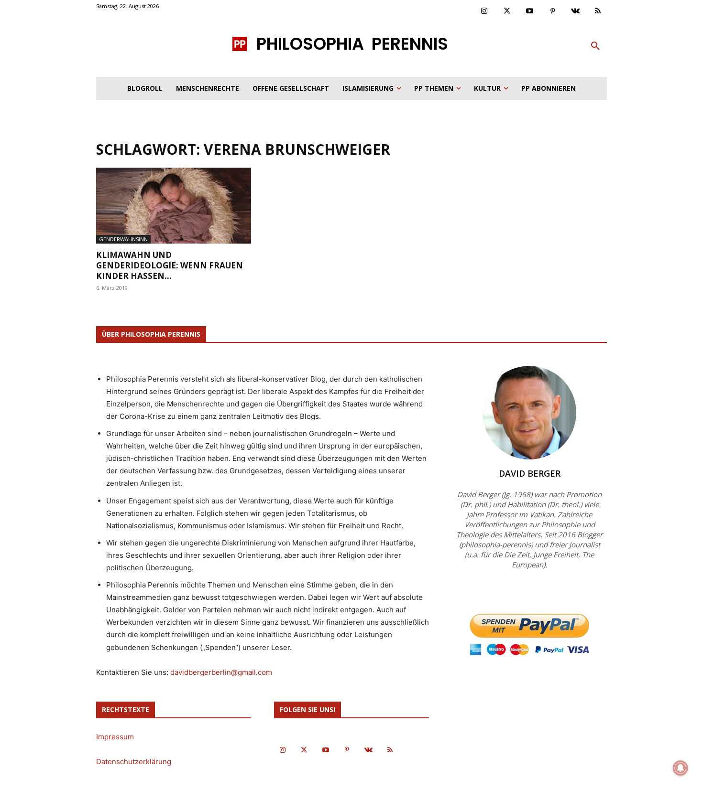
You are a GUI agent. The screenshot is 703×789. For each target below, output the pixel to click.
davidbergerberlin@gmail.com (221, 672)
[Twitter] (507, 11)
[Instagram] (484, 11)
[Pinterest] (553, 11)
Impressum (115, 736)
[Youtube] (530, 11)
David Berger (529, 473)
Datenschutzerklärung (133, 761)
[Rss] (598, 11)
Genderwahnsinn (123, 239)
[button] (595, 46)
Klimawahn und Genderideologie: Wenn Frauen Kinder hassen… (169, 265)
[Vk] (575, 11)
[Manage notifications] (680, 768)
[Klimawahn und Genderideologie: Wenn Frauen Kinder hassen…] (173, 206)
